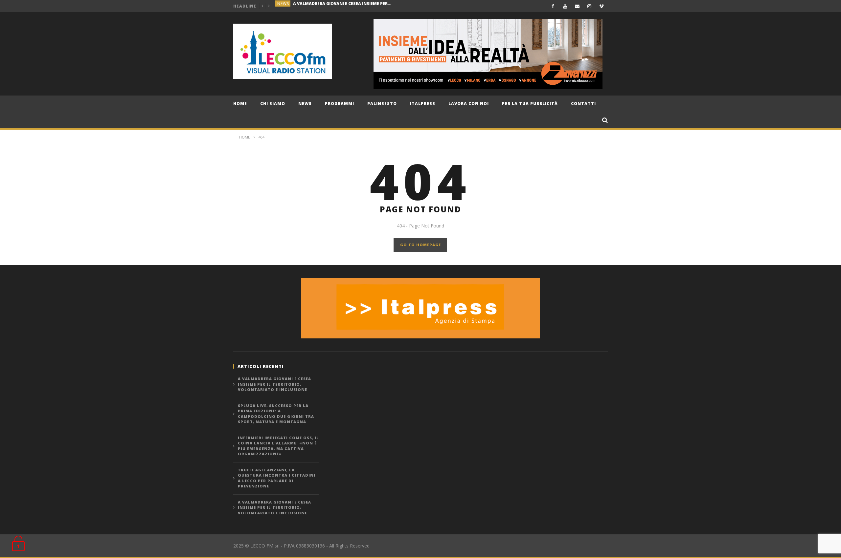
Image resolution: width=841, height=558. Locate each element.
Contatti (583, 103)
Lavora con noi (468, 103)
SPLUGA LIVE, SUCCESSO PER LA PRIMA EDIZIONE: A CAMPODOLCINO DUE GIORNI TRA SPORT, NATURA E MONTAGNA (356, 6)
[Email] (577, 6)
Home (240, 103)
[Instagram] (589, 6)
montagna (290, 6)
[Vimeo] (602, 6)
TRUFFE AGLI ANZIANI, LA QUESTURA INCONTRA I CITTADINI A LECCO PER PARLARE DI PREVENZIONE (276, 478)
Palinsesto (382, 103)
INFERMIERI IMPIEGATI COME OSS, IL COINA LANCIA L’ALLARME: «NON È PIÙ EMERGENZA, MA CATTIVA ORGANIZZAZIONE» (278, 446)
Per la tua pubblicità (530, 103)
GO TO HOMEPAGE (420, 244)
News (305, 103)
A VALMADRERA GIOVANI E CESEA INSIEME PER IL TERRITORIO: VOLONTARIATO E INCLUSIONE (274, 384)
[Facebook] (553, 6)
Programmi (339, 103)
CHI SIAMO (272, 103)
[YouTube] (565, 6)
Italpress (422, 103)
